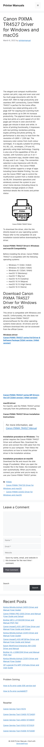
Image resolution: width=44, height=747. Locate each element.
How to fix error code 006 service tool (19, 686)
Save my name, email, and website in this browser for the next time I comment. (22, 560)
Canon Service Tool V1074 (14, 709)
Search (6, 583)
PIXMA (9, 482)
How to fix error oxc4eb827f (15, 691)
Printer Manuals (13, 5)
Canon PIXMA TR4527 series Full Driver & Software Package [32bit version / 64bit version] (21, 340)
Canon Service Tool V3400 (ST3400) (19, 714)
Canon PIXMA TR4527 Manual (21, 428)
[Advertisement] (22, 68)
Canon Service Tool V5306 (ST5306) (19, 731)
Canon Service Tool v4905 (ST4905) (18, 720)
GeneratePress (22, 743)
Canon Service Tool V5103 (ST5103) (18, 725)
